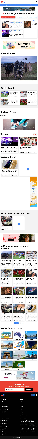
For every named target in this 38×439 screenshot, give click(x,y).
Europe (22, 407)
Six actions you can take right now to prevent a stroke (29, 432)
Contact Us (4, 404)
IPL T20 (3, 429)
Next (22, 323)
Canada (22, 404)
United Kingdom (23, 415)
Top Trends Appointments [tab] (21, 17)
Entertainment (4, 423)
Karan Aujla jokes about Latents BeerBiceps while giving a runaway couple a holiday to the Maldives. (29, 426)
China (22, 406)
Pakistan (22, 412)
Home (3, 401)
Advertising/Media (5, 420)
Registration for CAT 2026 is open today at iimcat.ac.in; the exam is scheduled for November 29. (28, 429)
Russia (22, 414)
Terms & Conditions (5, 409)
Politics (3, 431)
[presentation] (34, 134)
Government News (5, 426)
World (3, 434)
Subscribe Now (29, 389)
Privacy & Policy (4, 407)
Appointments (4, 421)
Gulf (21, 409)
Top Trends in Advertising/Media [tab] (8, 17)
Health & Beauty (4, 428)
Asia (21, 401)
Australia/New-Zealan (24, 403)
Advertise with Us (5, 406)
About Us (3, 403)
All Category (4, 412)
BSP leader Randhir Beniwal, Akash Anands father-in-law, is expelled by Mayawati (28, 424)
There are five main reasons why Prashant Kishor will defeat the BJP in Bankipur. (28, 421)
